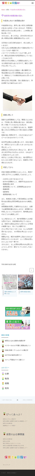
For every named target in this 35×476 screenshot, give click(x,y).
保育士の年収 (6, 441)
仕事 (7, 374)
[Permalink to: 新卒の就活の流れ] (25, 282)
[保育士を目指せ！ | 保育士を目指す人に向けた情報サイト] (11, 3)
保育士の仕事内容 (7, 423)
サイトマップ (6, 465)
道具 (7, 388)
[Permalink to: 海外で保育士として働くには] (9, 282)
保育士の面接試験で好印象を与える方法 (13, 445)
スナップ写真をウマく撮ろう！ (15, 360)
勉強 (7, 378)
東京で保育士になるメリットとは (11, 443)
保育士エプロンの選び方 (9, 419)
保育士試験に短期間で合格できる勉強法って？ (15, 421)
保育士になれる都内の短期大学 (15, 340)
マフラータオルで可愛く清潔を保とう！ (18, 345)
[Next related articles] (32, 270)
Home (3, 9)
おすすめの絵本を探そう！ (13, 355)
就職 (7, 9)
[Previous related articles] (27, 270)
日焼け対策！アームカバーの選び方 (16, 350)
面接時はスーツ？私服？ (9, 425)
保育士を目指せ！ (12, 472)
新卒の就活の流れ (26, 291)
